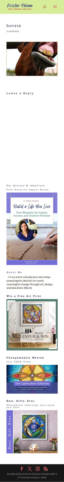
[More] (28, 287)
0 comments (12, 31)
